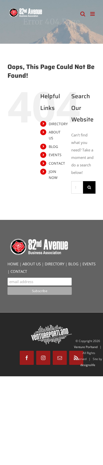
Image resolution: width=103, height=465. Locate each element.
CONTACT (57, 163)
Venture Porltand (86, 347)
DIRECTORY (58, 123)
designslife (87, 365)
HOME (13, 263)
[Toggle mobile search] (82, 13)
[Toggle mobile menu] (93, 13)
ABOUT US (31, 263)
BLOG (53, 146)
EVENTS (55, 154)
